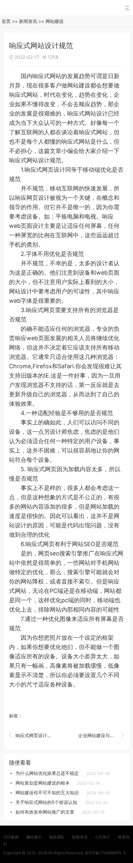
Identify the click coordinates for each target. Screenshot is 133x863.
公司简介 (102, 837)
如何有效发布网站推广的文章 (44, 812)
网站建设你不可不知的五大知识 (47, 792)
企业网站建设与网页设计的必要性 (101, 735)
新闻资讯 (28, 21)
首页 (6, 21)
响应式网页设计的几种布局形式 (32, 735)
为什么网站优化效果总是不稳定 (47, 773)
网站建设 (55, 21)
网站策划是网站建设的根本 (42, 783)
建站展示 (34, 837)
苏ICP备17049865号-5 (105, 852)
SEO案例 (11, 837)
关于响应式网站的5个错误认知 (46, 802)
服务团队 (57, 837)
